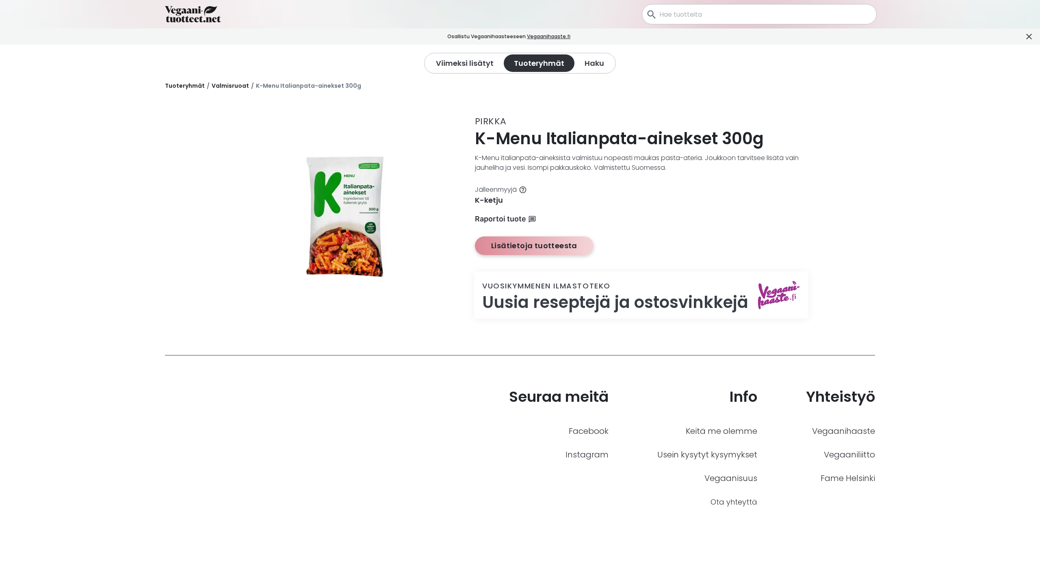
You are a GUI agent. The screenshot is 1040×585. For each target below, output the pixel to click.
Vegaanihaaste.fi (548, 36)
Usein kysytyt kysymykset (707, 454)
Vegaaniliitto (849, 454)
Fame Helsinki (848, 478)
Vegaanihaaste (843, 431)
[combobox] (759, 14)
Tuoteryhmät (185, 86)
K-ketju (489, 200)
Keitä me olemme (721, 431)
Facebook (589, 431)
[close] (581, 37)
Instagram (587, 454)
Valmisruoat (230, 86)
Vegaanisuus (730, 478)
